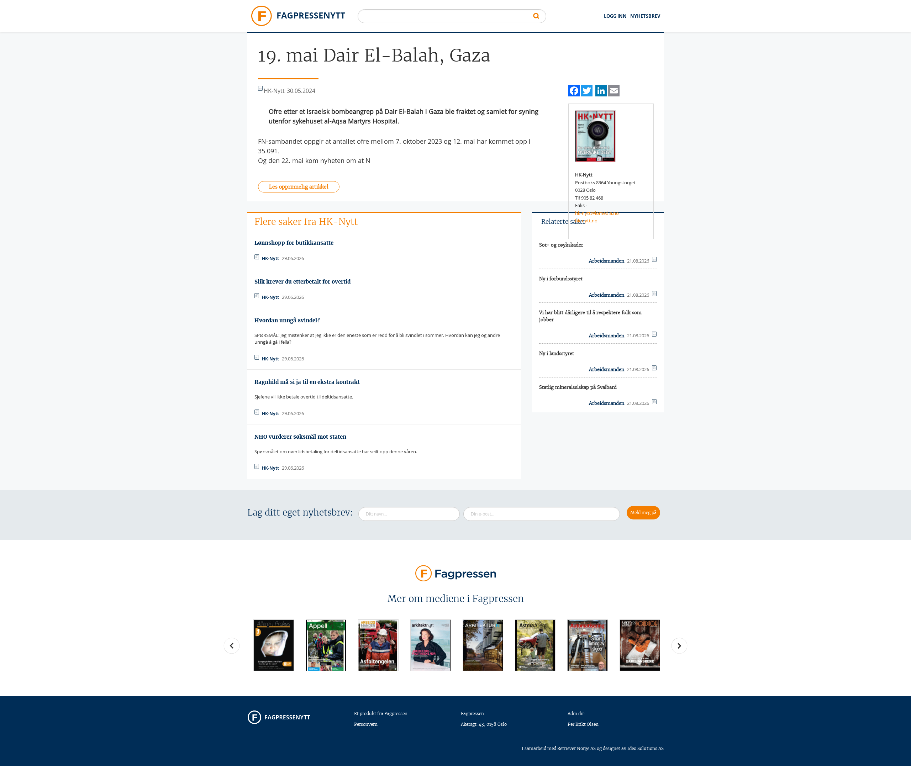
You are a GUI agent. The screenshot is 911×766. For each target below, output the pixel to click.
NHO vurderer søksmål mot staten (300, 436)
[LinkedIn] (601, 90)
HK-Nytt (270, 258)
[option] (273, 645)
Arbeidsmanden (606, 261)
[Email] (614, 90)
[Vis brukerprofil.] (595, 135)
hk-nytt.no (586, 220)
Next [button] (679, 646)
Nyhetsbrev (645, 16)
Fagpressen (472, 713)
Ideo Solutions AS (645, 748)
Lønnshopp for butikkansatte (293, 242)
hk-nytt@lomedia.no (597, 213)
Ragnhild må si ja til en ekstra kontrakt (307, 382)
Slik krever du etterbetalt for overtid (302, 281)
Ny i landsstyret (556, 353)
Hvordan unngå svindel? (287, 320)
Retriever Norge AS (576, 748)
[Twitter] (587, 90)
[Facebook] (574, 90)
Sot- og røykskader (561, 245)
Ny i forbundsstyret (561, 279)
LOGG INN (615, 16)
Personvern (366, 724)
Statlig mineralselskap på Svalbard (578, 387)
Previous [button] (231, 646)
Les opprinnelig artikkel (298, 187)
